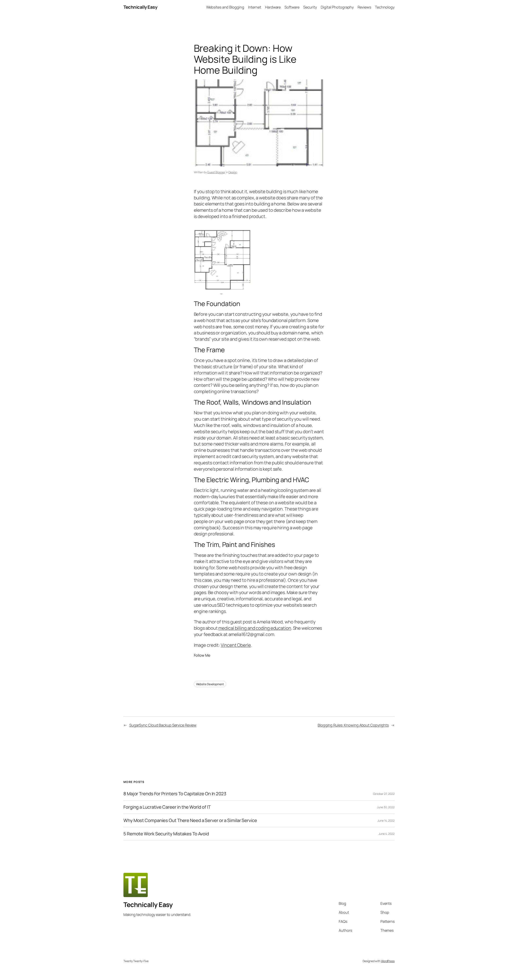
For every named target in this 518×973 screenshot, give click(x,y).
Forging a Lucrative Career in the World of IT (167, 807)
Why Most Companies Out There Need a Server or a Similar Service (190, 820)
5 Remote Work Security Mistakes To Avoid (166, 833)
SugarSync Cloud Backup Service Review (162, 725)
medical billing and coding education (254, 628)
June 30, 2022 (386, 807)
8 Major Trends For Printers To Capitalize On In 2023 (174, 793)
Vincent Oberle (236, 645)
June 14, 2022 (386, 820)
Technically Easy (140, 7)
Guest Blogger (216, 172)
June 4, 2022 (387, 834)
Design (232, 172)
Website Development (210, 684)
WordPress (388, 961)
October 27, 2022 (384, 794)
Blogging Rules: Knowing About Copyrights (353, 725)
